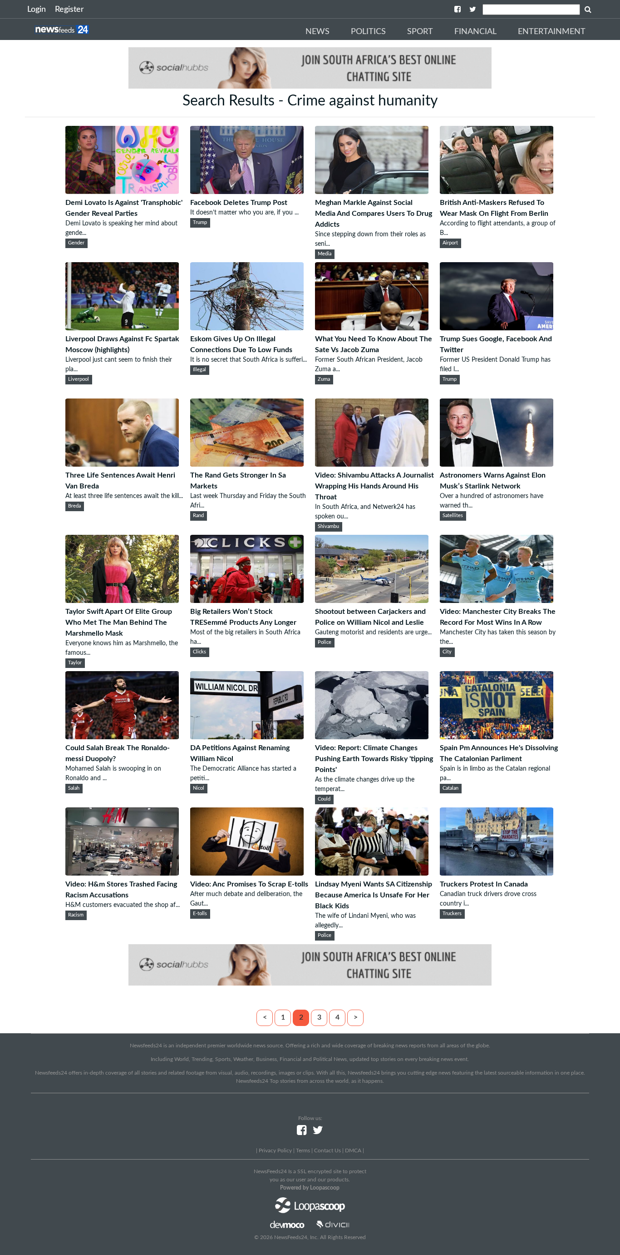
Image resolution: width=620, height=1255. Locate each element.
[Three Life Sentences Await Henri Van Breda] (122, 464)
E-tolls (200, 913)
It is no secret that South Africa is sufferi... (248, 360)
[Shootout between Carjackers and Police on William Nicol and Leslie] (371, 600)
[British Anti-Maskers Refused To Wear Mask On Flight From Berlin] (496, 191)
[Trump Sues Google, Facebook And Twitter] (496, 328)
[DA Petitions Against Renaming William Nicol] (247, 737)
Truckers (452, 913)
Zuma (324, 379)
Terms (303, 1150)
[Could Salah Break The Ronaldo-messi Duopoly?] (122, 737)
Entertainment (552, 32)
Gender (76, 243)
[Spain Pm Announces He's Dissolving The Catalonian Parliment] (496, 737)
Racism (76, 915)
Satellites (453, 515)
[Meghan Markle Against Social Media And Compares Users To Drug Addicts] (371, 191)
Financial (475, 32)
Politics (368, 32)
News (317, 32)
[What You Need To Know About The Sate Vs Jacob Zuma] (371, 328)
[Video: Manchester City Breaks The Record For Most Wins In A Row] (496, 600)
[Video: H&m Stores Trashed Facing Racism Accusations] (122, 873)
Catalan (450, 788)
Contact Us (327, 1150)
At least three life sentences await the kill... (124, 496)
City (447, 652)
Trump (200, 222)
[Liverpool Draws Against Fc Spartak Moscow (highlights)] (122, 328)
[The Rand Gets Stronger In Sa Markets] (247, 464)
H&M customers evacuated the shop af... (122, 905)
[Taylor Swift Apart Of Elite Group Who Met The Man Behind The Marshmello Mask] (122, 600)
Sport (420, 32)
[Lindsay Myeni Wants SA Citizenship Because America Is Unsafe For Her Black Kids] (371, 873)
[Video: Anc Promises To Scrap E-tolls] (247, 873)
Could (324, 799)
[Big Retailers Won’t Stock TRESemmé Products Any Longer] (247, 600)
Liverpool (78, 379)
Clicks (199, 652)
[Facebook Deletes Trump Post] (247, 191)
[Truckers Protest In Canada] (496, 873)
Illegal (199, 370)
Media (324, 254)
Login (36, 9)
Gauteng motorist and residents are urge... (373, 632)
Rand (198, 515)
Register (69, 9)
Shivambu (328, 526)
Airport (450, 243)
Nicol (198, 788)
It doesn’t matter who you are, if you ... (244, 212)
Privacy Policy (275, 1150)
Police (324, 642)
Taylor (75, 663)
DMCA (353, 1150)
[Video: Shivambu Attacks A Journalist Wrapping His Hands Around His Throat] (371, 464)
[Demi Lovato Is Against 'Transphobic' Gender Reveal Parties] (122, 191)
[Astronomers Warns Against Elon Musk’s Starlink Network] (496, 464)
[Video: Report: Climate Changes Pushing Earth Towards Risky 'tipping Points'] (371, 737)
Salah (73, 788)
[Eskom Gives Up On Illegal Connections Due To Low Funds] (247, 328)
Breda (74, 506)
